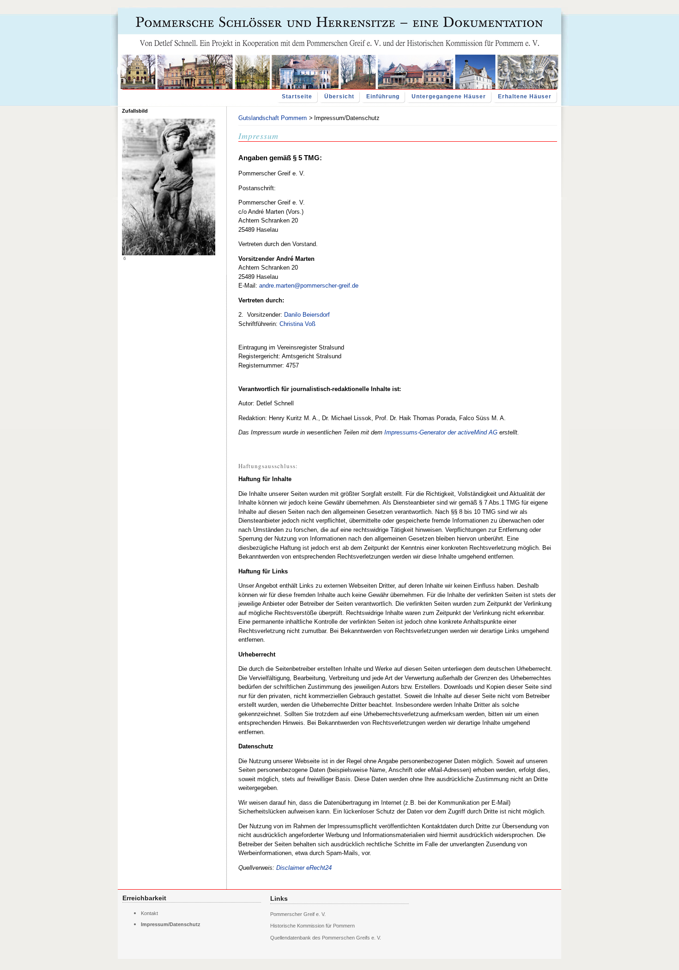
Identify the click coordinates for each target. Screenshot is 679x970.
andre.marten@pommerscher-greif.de (308, 285)
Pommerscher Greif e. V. (298, 914)
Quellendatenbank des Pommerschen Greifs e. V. (325, 937)
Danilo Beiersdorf (307, 314)
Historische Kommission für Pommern (312, 925)
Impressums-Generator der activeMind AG (440, 432)
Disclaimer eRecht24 (304, 867)
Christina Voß (297, 323)
